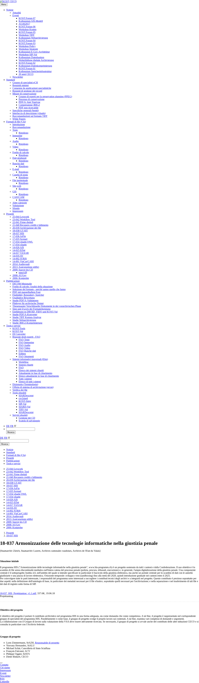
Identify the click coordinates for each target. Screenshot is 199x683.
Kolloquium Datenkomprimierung (35, 65)
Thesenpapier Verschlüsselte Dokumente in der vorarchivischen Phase (46, 306)
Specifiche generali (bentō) (25, 110)
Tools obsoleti (19, 392)
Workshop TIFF (27, 35)
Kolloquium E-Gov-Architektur (34, 51)
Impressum (17, 211)
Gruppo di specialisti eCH (25, 82)
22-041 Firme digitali (22, 222)
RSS (2, 678)
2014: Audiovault (21, 264)
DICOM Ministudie (22, 283)
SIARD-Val (24, 406)
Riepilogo (23, 133)
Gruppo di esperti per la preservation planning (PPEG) (45, 96)
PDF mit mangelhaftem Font (26, 292)
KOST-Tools (18, 328)
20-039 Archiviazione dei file (26, 228)
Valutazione (18, 205)
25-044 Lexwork (20, 216)
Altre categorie (19, 202)
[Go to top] (1, 662)
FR (11, 426)
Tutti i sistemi (25, 378)
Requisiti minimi (20, 85)
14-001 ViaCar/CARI (23, 261)
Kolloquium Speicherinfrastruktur (35, 71)
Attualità (16, 12)
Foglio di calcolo (20, 152)
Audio (15, 141)
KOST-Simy (25, 401)
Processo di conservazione (31, 99)
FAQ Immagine (26, 342)
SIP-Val (22, 404)
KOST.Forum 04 (27, 40)
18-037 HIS (18, 233)
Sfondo (16, 208)
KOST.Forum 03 (27, 43)
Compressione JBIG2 (29, 105)
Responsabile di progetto (47, 642)
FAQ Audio (24, 345)
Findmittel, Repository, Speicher (28, 295)
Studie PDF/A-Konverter (24, 314)
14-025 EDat (18, 250)
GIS (14, 191)
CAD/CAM (18, 197)
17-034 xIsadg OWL (22, 242)
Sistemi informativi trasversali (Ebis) (30, 359)
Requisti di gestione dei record (27, 91)
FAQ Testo (24, 339)
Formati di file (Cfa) (16, 121)
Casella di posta (20, 174)
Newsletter (17, 77)
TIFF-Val (23, 409)
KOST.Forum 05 (27, 32)
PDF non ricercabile (28, 107)
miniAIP (23, 272)
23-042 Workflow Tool (23, 219)
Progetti (10, 214)
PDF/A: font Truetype (29, 102)
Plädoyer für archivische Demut (28, 303)
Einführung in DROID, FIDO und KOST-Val (35, 311)
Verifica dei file (19, 390)
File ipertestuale (20, 180)
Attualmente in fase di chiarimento (35, 373)
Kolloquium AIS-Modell (31, 21)
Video (15, 146)
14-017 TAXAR (20, 253)
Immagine (17, 135)
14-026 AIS (18, 247)
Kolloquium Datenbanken (31, 57)
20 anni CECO (26, 74)
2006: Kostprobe (20, 278)
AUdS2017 (24, 24)
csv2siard (23, 398)
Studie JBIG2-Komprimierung (27, 323)
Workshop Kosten (27, 29)
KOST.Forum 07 (27, 18)
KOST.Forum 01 (27, 68)
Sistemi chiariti (26, 364)
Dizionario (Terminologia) (25, 384)
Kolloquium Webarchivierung (33, 37)
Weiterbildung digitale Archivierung (36, 60)
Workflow (24, 362)
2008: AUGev (19, 275)
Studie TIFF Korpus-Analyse (26, 317)
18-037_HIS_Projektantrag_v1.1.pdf (18, 593)
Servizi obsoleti (20, 415)
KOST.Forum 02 (27, 63)
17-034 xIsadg (19, 244)
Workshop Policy (27, 46)
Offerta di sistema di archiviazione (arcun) (32, 387)
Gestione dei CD (27, 418)
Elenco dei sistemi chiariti (31, 370)
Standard (10, 79)
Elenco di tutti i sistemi (30, 381)
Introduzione (18, 124)
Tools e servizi (13, 325)
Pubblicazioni (13, 281)
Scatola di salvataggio (29, 420)
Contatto (4, 664)
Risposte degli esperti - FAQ (26, 337)
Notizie (9, 10)
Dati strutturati (19, 158)
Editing (22, 353)
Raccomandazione (21, 127)
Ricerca (10, 432)
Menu (3, 4)
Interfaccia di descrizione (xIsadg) (29, 113)
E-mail (15, 169)
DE (8, 426)
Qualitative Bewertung (23, 297)
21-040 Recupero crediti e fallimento (30, 225)
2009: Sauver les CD (22, 269)
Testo (15, 130)
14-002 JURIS (19, 258)
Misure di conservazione (24, 93)
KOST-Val (17, 331)
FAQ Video (24, 348)
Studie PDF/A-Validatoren (25, 300)
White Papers (18, 119)
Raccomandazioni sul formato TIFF (29, 116)
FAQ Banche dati (27, 350)
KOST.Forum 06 (27, 26)
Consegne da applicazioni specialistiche (31, 88)
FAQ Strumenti (26, 356)
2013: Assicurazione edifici (25, 267)
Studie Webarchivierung (24, 320)
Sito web (16, 186)
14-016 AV (17, 255)
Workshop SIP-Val (28, 54)
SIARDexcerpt (26, 395)
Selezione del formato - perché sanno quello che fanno (39, 289)
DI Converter (18, 334)
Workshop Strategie (28, 49)
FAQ (21, 367)
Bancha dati (18, 163)
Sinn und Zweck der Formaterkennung (31, 309)
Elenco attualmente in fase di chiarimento (39, 376)
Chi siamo (5, 667)
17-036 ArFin (19, 236)
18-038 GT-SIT (20, 230)
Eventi (15, 15)
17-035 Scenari (19, 239)
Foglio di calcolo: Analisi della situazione (32, 286)
